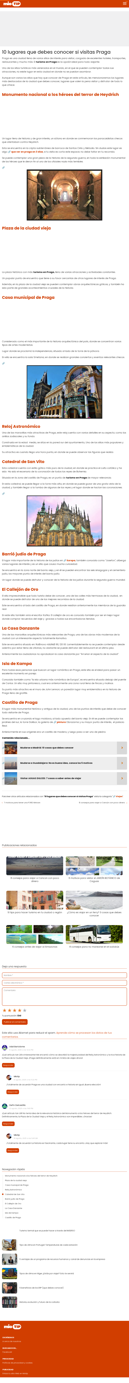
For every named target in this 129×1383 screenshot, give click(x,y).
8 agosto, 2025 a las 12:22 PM (21, 1050)
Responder (8, 1065)
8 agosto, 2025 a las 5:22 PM (25, 1080)
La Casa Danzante (13, 1208)
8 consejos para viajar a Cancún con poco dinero (102, 802)
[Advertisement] (64, 28)
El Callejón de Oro (13, 1203)
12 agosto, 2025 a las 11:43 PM (21, 1108)
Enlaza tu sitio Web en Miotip (15, 1373)
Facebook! (7, 1352)
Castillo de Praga (13, 1217)
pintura (61, 722)
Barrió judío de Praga (14, 1199)
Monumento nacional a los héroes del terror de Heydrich (31, 1175)
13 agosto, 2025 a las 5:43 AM (26, 1138)
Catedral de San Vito (15, 1194)
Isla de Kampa (11, 1213)
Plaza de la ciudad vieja (16, 1180)
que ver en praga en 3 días (27, 151)
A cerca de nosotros (12, 1341)
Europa (71, 560)
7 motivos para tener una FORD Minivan (22, 802)
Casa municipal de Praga (16, 1185)
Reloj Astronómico (13, 1189)
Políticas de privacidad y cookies (18, 1363)
